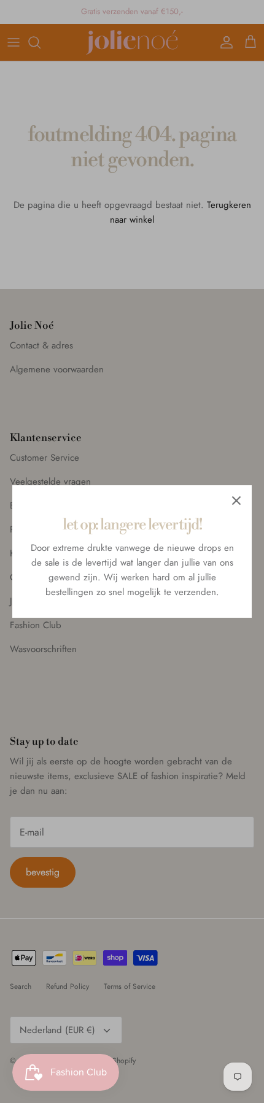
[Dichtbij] (236, 500)
